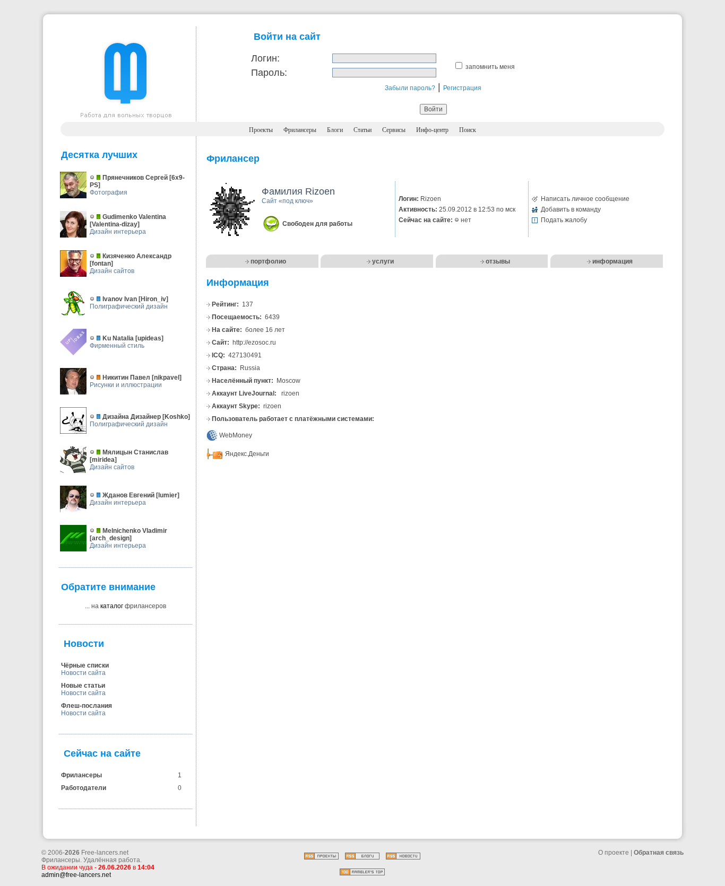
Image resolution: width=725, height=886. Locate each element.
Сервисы (393, 130)
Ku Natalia (118, 338)
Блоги (335, 130)
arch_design (111, 538)
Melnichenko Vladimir (134, 530)
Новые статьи (83, 685)
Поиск (467, 130)
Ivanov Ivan (119, 299)
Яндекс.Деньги (247, 454)
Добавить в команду (571, 209)
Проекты (261, 130)
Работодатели (83, 788)
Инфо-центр (432, 130)
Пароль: (269, 72)
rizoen (290, 393)
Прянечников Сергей (135, 177)
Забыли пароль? (410, 88)
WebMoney (235, 435)
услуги (383, 261)
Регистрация (462, 88)
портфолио (268, 261)
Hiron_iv (153, 299)
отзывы (498, 261)
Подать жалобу (564, 220)
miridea (103, 459)
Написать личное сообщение (585, 199)
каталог (111, 606)
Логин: (265, 58)
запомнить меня (490, 67)
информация (612, 261)
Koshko (176, 416)
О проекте (613, 852)
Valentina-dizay (114, 224)
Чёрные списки (85, 665)
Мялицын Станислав (135, 452)
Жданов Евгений (128, 495)
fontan (101, 263)
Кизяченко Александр (136, 256)
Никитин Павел (126, 377)
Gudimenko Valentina (134, 217)
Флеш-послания (86, 705)
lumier (167, 495)
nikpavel (166, 377)
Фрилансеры (299, 130)
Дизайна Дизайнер (131, 416)
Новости (84, 643)
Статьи (362, 130)
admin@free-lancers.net (76, 875)
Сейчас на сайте (102, 753)
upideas (149, 338)
